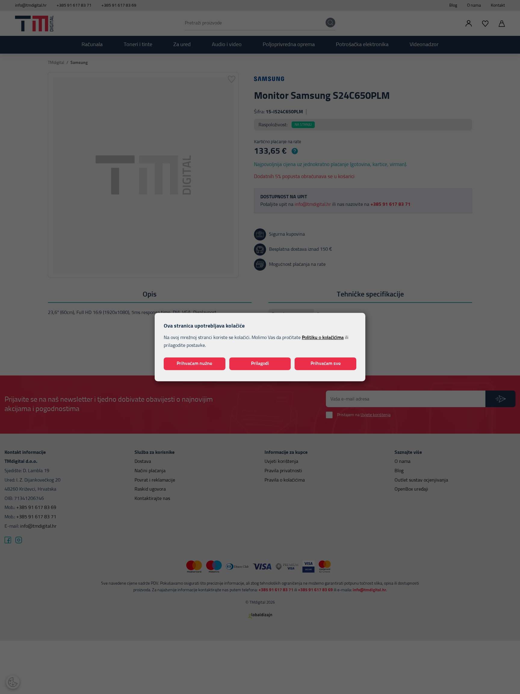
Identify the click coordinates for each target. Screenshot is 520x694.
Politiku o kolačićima (323, 337)
